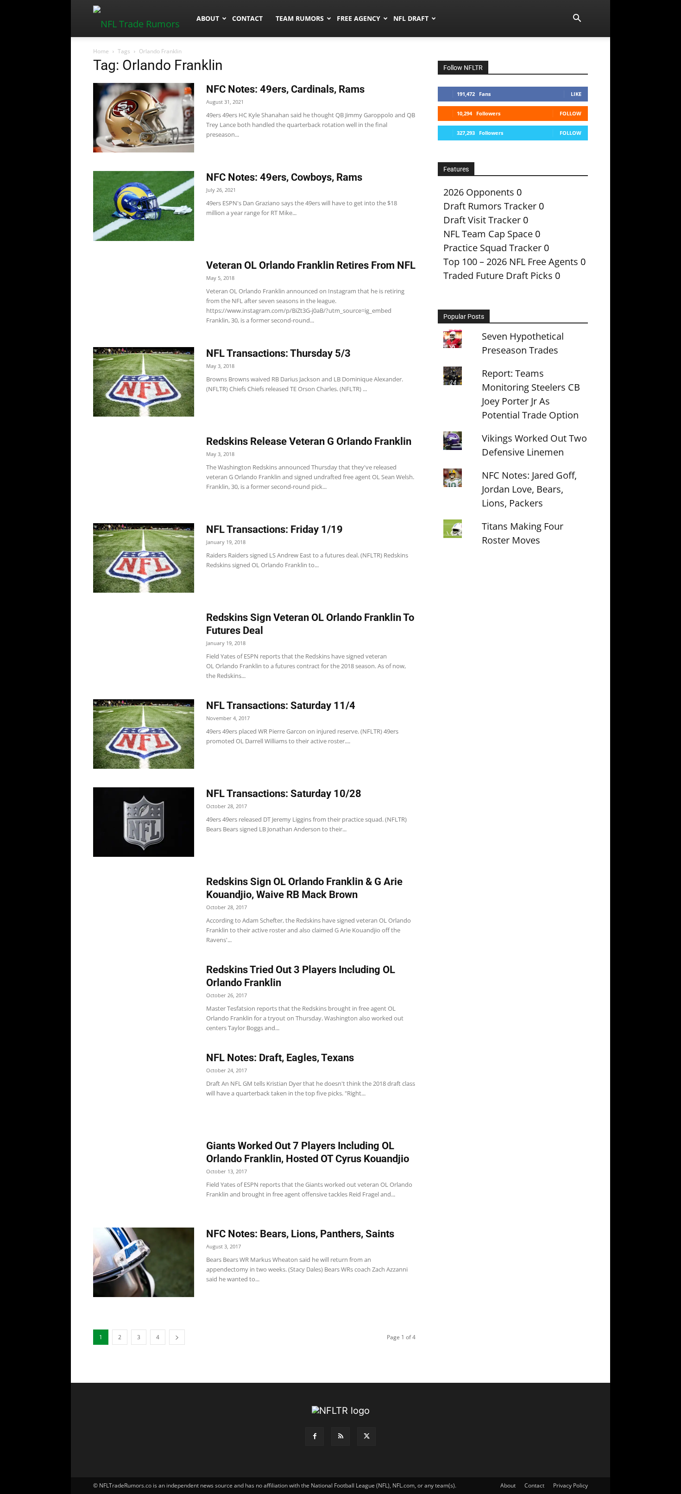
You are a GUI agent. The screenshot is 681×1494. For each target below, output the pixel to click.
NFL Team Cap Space (488, 234)
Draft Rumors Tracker (489, 206)
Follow (570, 113)
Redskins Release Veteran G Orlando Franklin (308, 441)
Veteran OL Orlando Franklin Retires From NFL (311, 265)
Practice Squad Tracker (492, 247)
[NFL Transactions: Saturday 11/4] (143, 734)
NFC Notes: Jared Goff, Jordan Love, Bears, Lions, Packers (529, 489)
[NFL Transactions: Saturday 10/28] (143, 822)
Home (101, 51)
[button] (577, 18)
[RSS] (340, 1436)
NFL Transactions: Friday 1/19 (274, 529)
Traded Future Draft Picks (498, 275)
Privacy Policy (570, 1485)
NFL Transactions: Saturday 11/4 (280, 705)
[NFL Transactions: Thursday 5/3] (143, 382)
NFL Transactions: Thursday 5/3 (278, 353)
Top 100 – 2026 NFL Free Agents (510, 261)
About (207, 18)
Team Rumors (300, 18)
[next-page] (177, 1337)
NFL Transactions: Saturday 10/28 (283, 793)
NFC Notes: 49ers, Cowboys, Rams (284, 177)
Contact (247, 18)
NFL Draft (411, 18)
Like (576, 93)
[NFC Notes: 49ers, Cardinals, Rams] (143, 117)
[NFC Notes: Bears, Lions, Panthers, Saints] (143, 1262)
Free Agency (358, 18)
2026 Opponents (478, 192)
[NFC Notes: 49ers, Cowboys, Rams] (143, 206)
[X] (366, 1436)
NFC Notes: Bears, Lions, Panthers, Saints (300, 1234)
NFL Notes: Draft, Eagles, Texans (280, 1058)
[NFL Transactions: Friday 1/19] (143, 558)
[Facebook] (314, 1436)
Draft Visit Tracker (482, 220)
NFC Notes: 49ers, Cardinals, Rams (285, 89)
